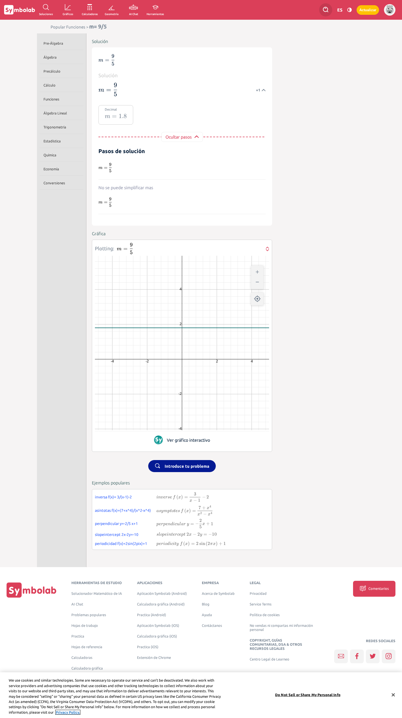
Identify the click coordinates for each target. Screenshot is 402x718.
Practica (77, 636)
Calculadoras (81, 658)
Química (49, 155)
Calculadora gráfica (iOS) (157, 636)
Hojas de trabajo (84, 626)
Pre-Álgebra (53, 43)
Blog (205, 604)
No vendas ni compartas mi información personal (281, 628)
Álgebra (50, 57)
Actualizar (367, 10)
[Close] (393, 695)
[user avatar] (389, 10)
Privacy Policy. (68, 712)
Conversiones (54, 183)
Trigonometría (54, 127)
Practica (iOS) (147, 647)
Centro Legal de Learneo (269, 659)
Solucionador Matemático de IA (96, 593)
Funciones (51, 99)
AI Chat (77, 604)
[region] (201, 695)
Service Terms (261, 604)
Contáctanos (212, 626)
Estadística (52, 141)
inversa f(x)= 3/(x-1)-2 (113, 497)
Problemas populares (88, 615)
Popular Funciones (68, 27)
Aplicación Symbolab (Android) (162, 593)
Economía (51, 169)
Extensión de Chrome (154, 658)
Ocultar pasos (178, 136)
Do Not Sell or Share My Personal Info (307, 694)
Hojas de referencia (86, 647)
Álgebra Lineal (55, 113)
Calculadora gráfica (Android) (161, 604)
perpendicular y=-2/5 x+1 (116, 523)
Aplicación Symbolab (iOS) (158, 626)
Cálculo (49, 85)
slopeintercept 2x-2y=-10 (116, 534)
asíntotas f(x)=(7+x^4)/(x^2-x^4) (123, 510)
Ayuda (207, 615)
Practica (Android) (151, 615)
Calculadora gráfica (87, 668)
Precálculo (51, 71)
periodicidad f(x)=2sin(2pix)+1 (121, 543)
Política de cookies (265, 615)
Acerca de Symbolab (218, 593)
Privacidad (258, 593)
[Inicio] (31, 590)
